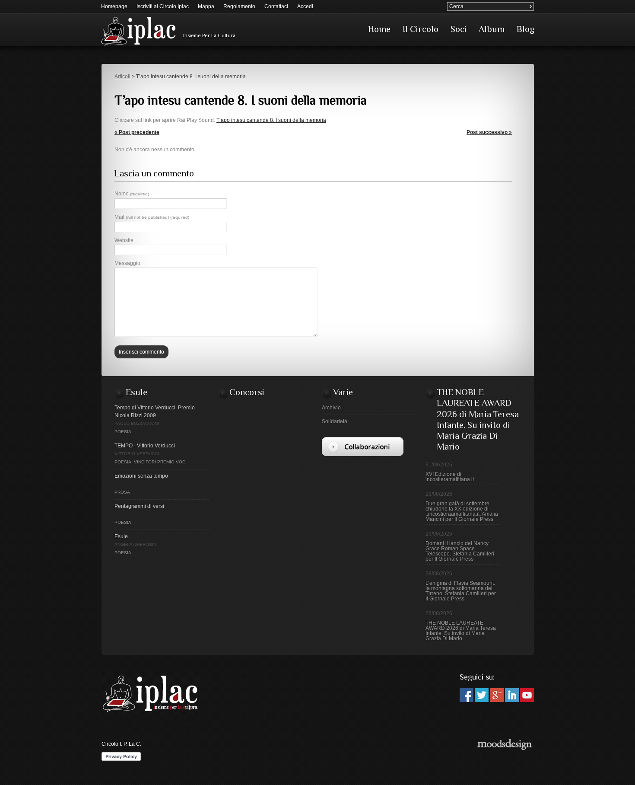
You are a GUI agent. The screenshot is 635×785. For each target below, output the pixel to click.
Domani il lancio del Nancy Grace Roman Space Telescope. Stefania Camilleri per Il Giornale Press (459, 551)
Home (379, 29)
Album (492, 29)
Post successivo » (489, 132)
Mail (151, 217)
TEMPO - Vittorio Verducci (144, 446)
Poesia (122, 431)
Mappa (206, 6)
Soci (459, 29)
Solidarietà (334, 421)
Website (123, 240)
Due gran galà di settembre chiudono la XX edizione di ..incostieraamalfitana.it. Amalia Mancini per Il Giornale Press (461, 511)
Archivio (331, 408)
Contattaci (276, 6)
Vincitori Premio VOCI (160, 462)
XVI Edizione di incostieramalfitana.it (449, 476)
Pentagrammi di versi (139, 506)
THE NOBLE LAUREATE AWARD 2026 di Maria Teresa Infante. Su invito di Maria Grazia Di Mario (460, 630)
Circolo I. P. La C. (121, 744)
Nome (131, 194)
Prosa (122, 492)
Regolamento (239, 6)
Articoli (122, 76)
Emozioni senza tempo (141, 476)
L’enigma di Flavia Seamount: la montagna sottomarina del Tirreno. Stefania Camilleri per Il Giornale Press (460, 591)
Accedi (305, 6)
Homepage (114, 6)
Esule (121, 536)
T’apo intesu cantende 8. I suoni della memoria (271, 120)
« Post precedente (136, 132)
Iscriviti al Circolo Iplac (163, 6)
